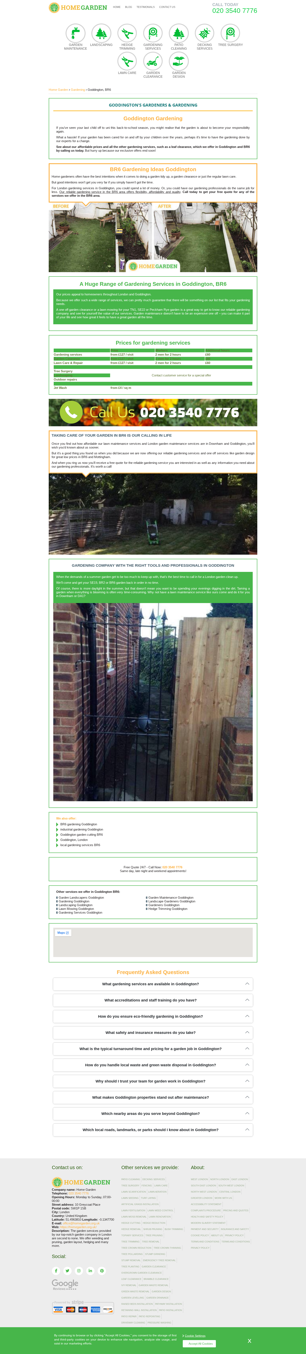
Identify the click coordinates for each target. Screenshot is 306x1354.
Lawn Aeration (157, 1192)
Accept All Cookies (201, 1343)
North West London (204, 1192)
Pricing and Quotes (235, 1210)
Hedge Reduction (154, 1223)
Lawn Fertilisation (133, 1210)
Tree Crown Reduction (136, 1248)
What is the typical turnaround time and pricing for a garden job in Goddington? (151, 1049)
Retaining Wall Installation (139, 1310)
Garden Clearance (153, 74)
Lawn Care (127, 73)
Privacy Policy (234, 1235)
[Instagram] (79, 1271)
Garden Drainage (157, 1297)
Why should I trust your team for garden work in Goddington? (150, 1081)
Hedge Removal (131, 1229)
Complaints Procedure (206, 1210)
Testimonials (146, 7)
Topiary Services (132, 1235)
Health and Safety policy (207, 1216)
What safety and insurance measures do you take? (151, 1033)
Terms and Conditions (205, 1241)
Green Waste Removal (135, 1291)
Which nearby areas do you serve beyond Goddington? (150, 1114)
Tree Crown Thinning (167, 1248)
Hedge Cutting (131, 1223)
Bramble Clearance (156, 1279)
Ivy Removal (128, 1285)
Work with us (223, 1198)
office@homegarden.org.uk (81, 1223)
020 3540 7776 (234, 10)
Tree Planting (130, 1266)
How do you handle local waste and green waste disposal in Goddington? (150, 1065)
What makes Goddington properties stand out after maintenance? (150, 1097)
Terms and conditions (235, 1241)
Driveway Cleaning (133, 1322)
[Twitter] (67, 1271)
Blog (128, 7)
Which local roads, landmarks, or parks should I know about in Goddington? (151, 1130)
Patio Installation (170, 1310)
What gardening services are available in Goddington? (150, 984)
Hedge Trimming (127, 46)
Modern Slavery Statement (208, 1223)
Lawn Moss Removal (134, 1216)
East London (239, 1179)
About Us (217, 1235)
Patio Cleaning (179, 46)
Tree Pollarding (132, 1254)
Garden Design (179, 74)
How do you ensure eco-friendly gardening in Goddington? (150, 1016)
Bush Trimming (174, 1229)
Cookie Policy (200, 1235)
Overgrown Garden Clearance (141, 1273)
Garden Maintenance (75, 46)
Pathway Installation (168, 1304)
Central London (229, 1192)
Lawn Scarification (133, 1192)
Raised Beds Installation (137, 1304)
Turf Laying (148, 1198)
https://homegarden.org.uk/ (78, 1227)
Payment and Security (205, 1229)
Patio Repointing (149, 1316)
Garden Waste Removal (153, 1285)
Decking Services (205, 46)
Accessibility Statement (206, 1204)
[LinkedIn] (90, 1271)
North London (219, 1179)
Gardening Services (153, 46)
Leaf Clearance (131, 1279)
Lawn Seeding (130, 1198)
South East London (203, 1185)
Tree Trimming (130, 1241)
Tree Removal (150, 1241)
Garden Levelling (132, 1297)
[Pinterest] (102, 1271)
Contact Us (167, 7)
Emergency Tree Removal (159, 1260)
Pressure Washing (159, 1322)
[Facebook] (56, 1271)
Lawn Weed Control (160, 1210)
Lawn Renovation (160, 1216)
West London (199, 1179)
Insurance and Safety (235, 1229)
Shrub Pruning (152, 1229)
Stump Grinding (155, 1254)
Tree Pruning (154, 1235)
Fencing (147, 1185)
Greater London (201, 1198)
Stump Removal (131, 1260)
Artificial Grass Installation (140, 1204)
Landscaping (101, 45)
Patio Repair (129, 1316)
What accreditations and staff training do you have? (150, 1000)
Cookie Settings (195, 1335)
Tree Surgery (230, 45)
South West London (231, 1185)
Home (117, 7)
